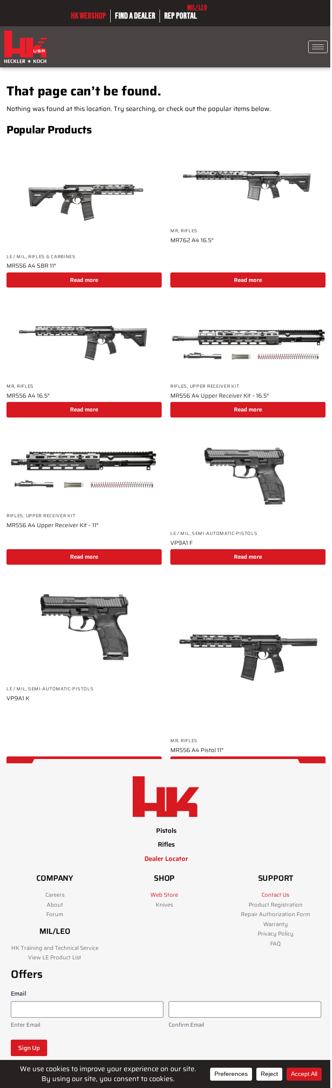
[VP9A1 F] (248, 478)
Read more (84, 280)
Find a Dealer (135, 16)
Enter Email (25, 1025)
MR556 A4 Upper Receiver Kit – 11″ (52, 525)
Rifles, (180, 386)
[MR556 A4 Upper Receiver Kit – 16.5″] (248, 339)
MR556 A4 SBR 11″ (31, 266)
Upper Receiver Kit (214, 386)
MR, (175, 230)
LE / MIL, (17, 256)
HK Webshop (88, 16)
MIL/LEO (197, 7)
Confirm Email (186, 1025)
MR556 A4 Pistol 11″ (196, 750)
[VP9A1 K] (84, 629)
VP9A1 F (181, 543)
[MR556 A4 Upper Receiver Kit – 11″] (84, 469)
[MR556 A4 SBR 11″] (84, 196)
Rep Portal (180, 16)
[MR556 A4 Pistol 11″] (248, 655)
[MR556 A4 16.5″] (84, 339)
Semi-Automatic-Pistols (224, 533)
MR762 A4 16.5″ (192, 240)
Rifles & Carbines (52, 256)
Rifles (189, 230)
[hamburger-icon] (318, 47)
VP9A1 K (17, 698)
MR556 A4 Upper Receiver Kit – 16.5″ (219, 396)
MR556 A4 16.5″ (28, 396)
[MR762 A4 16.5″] (248, 184)
